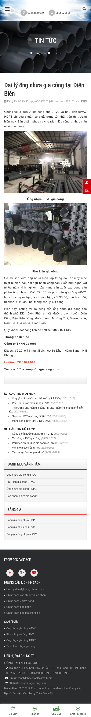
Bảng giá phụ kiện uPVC (21, 527)
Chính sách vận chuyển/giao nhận (26, 595)
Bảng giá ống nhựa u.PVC (22, 534)
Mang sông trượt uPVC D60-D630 (31, 420)
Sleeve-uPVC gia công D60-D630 (31, 416)
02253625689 (36, 12)
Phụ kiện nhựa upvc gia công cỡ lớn (33, 443)
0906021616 (63, 12)
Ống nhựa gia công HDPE (22, 488)
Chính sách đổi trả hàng (20, 601)
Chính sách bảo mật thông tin (23, 612)
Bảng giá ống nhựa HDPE (22, 520)
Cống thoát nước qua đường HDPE (32, 433)
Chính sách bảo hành (18, 606)
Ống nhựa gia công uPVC (21, 474)
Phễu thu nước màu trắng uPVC (30, 403)
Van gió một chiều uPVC (26, 447)
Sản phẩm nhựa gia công (21, 496)
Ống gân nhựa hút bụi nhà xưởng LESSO (36, 398)
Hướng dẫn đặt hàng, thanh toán (25, 589)
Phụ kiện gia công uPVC (21, 481)
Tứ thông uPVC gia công (26, 438)
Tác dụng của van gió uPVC (28, 452)
